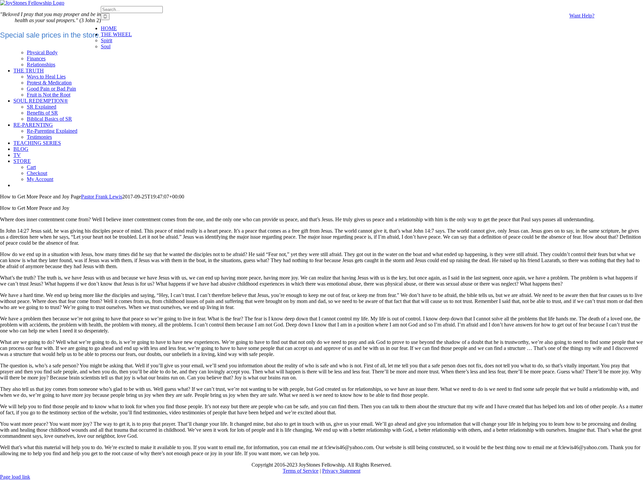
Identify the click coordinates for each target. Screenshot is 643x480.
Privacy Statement (341, 471)
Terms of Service (300, 471)
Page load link (15, 477)
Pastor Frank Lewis (101, 196)
